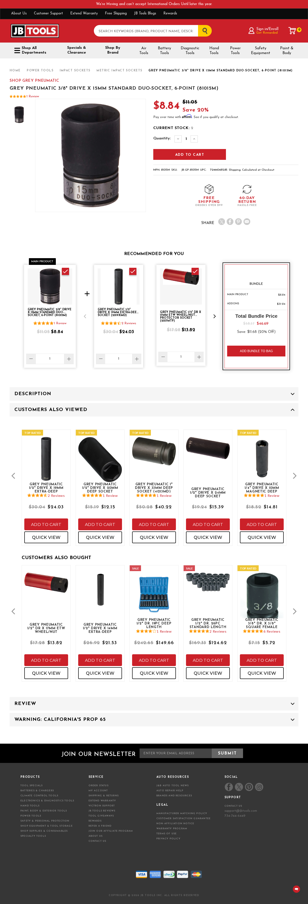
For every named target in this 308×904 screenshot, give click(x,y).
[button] (85, 316)
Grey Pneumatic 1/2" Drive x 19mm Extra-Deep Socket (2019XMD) (46, 488)
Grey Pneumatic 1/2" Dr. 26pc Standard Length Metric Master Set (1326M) (208, 623)
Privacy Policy (168, 838)
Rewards (170, 13)
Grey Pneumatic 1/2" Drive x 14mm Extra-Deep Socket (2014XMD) (100, 628)
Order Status (99, 785)
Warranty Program (171, 828)
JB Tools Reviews (102, 811)
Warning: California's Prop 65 (60, 719)
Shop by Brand (112, 50)
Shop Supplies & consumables (44, 831)
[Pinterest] (238, 221)
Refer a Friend (100, 826)
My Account (98, 790)
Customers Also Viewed (50, 409)
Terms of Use (166, 833)
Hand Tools (214, 50)
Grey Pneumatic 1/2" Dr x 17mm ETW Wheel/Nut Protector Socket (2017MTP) (46, 628)
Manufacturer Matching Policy (181, 813)
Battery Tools (164, 50)
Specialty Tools (33, 836)
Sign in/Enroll (267, 29)
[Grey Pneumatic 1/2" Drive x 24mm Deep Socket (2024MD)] (208, 452)
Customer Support (48, 13)
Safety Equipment (260, 50)
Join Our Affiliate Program (111, 831)
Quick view (46, 537)
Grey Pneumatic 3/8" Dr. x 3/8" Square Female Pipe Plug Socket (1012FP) (262, 623)
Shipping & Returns (104, 795)
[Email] (247, 221)
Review (25, 703)
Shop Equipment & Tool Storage (46, 826)
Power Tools (235, 50)
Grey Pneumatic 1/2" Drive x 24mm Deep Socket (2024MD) (208, 492)
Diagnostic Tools (190, 50)
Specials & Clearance (76, 50)
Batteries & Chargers (37, 790)
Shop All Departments (34, 50)
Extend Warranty (84, 13)
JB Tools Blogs (145, 13)
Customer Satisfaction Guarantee (183, 818)
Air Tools (143, 50)
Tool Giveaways (101, 816)
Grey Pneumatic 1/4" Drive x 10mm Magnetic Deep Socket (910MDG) (262, 488)
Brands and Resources (174, 795)
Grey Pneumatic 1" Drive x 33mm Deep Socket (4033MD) (154, 488)
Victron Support (102, 805)
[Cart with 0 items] (292, 30)
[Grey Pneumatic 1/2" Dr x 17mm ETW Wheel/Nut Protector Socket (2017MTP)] (46, 586)
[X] (221, 221)
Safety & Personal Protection (45, 821)
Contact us (233, 806)
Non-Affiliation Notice (175, 823)
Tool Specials (31, 785)
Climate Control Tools (39, 795)
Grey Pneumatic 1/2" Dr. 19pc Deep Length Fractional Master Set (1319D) (154, 623)
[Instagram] (259, 787)
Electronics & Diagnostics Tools (47, 800)
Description (32, 394)
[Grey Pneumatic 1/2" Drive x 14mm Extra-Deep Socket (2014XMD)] (100, 593)
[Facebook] (230, 221)
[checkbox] (65, 271)
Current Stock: (173, 128)
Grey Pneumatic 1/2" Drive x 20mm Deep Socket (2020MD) (100, 488)
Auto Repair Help (169, 790)
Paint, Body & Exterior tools (43, 811)
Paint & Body (286, 50)
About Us (19, 13)
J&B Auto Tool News (172, 785)
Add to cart (46, 524)
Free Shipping (116, 13)
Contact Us (97, 841)
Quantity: (162, 138)
